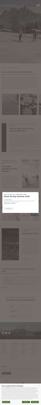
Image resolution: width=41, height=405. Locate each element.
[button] (38, 385)
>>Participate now (8, 208)
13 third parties (8, 387)
